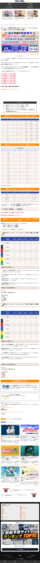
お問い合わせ (33, 555)
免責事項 (20, 555)
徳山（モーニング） (23, 512)
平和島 (3, 509)
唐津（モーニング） (23, 517)
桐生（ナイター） (4, 506)
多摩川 (3, 510)
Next (39, 15)
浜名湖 (3, 512)
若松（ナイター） (23, 514)
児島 (20, 509)
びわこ (3, 517)
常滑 (2, 514)
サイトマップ (10, 557)
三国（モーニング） (5, 516)
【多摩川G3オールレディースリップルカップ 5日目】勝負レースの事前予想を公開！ (20, 109)
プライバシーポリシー (7, 555)
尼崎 (20, 506)
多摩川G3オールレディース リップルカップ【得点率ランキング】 (17, 106)
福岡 (20, 516)
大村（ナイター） (23, 519)
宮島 (20, 510)
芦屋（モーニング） (23, 515)
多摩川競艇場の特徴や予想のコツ (11, 111)
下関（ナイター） (23, 513)
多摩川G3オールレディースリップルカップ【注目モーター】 (16, 108)
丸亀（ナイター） (23, 508)
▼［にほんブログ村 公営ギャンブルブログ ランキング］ (12, 412)
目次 (18, 102)
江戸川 (3, 508)
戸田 (2, 507)
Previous (0, 15)
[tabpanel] (8, 15)
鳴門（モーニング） (23, 507)
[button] (37, 305)
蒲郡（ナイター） (4, 513)
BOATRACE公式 (29, 557)
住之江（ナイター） (5, 519)
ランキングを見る (20, 549)
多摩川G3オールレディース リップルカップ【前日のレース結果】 (17, 105)
